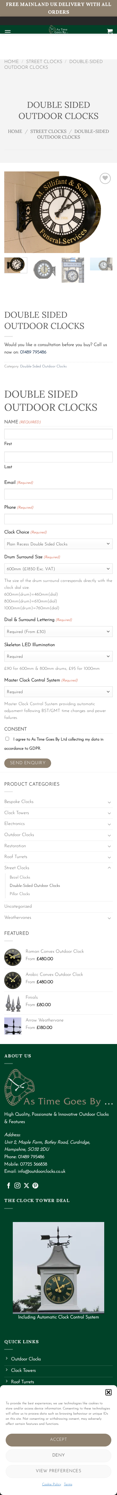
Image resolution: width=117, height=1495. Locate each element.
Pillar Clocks (20, 894)
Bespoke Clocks (19, 802)
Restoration (15, 846)
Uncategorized (18, 906)
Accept (58, 1440)
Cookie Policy (51, 1484)
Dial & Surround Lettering (38, 620)
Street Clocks (44, 62)
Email (18, 482)
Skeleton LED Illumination (29, 645)
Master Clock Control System (41, 680)
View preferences (58, 1471)
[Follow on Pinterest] (35, 1186)
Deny (58, 1455)
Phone (18, 507)
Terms (68, 1484)
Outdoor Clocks (19, 835)
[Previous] (14, 212)
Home (11, 62)
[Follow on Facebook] (9, 1186)
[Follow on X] (27, 1186)
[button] (108, 1392)
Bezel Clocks (20, 877)
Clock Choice (25, 532)
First (8, 444)
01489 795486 (33, 352)
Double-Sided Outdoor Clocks (73, 133)
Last (8, 467)
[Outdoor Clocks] (58, 29)
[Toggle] (109, 802)
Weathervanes (17, 917)
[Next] (103, 212)
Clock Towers (16, 813)
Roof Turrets (15, 857)
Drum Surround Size (32, 557)
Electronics (14, 824)
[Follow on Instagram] (17, 1186)
